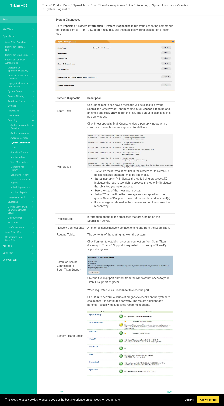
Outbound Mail (15, 217)
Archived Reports (18, 192)
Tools (13, 147)
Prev (60, 391)
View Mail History (19, 162)
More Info (13, 222)
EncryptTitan (10, 259)
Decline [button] (189, 399)
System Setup (15, 91)
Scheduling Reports (20, 187)
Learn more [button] (113, 399)
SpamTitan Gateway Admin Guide (15, 61)
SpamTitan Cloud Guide (17, 55)
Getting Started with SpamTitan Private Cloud (17, 209)
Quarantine (13, 115)
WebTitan (8, 29)
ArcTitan (7, 246)
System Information (20, 133)
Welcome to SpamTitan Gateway (18, 69)
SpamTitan (9, 36)
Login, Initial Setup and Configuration (19, 85)
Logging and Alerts (17, 197)
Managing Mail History (17, 168)
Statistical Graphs (19, 152)
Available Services (19, 138)
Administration (17, 157)
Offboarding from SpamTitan (13, 238)
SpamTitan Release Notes (15, 48)
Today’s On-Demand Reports (20, 181)
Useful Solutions (16, 227)
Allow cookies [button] (208, 399)
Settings (12, 105)
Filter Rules (13, 110)
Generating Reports (20, 174)
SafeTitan (8, 252)
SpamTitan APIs (13, 232)
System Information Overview (20, 127)
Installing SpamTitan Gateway (18, 77)
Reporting (12, 120)
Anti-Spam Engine (16, 101)
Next (169, 391)
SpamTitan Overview (15, 42)
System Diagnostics (20, 142)
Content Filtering (16, 96)
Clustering (13, 202)
